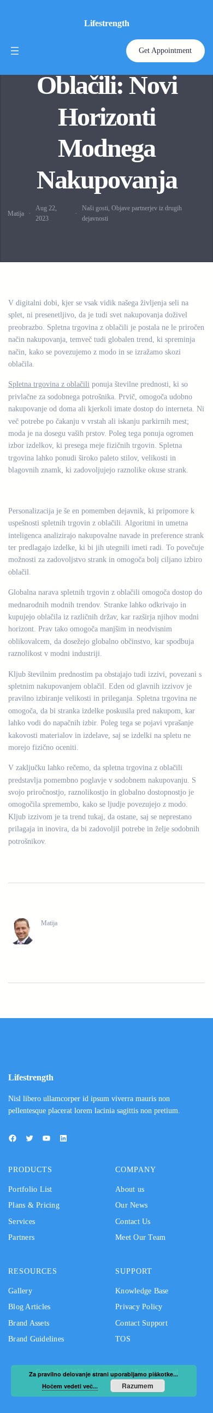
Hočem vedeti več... (70, 1386)
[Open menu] (14, 50)
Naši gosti (95, 208)
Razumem (137, 1386)
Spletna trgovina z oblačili (49, 384)
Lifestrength (106, 23)
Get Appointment (165, 50)
